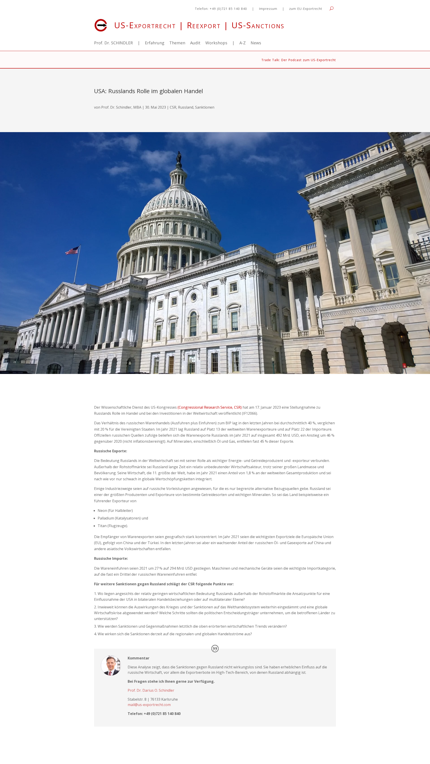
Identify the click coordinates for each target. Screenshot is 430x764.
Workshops (216, 43)
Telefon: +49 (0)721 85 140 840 (221, 9)
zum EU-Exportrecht (305, 9)
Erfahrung (154, 43)
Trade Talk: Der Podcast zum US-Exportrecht (298, 60)
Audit (195, 43)
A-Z (242, 43)
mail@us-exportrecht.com (149, 704)
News (256, 43)
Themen (177, 43)
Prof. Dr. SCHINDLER (113, 43)
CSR (173, 107)
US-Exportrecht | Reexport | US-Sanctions (199, 25)
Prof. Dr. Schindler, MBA (121, 107)
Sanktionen (204, 107)
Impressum (268, 9)
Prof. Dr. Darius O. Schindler (151, 690)
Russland (185, 107)
